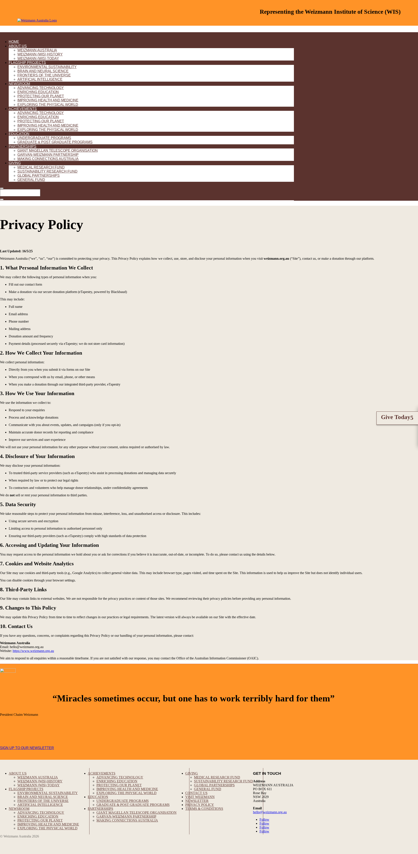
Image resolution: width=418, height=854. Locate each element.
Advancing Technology (40, 88)
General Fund (31, 180)
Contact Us (196, 793)
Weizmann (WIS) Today (38, 58)
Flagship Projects (27, 62)
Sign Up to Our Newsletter (27, 748)
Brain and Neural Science (43, 71)
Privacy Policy (199, 805)
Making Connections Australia (48, 159)
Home (14, 42)
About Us (18, 46)
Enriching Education (38, 92)
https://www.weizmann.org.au (33, 651)
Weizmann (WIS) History (40, 54)
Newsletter (197, 801)
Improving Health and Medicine (47, 100)
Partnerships (22, 146)
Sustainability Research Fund (47, 171)
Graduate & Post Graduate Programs (55, 142)
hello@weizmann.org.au (270, 812)
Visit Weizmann (200, 797)
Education (19, 134)
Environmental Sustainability (47, 67)
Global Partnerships (38, 175)
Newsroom (19, 84)
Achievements (23, 109)
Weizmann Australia (37, 50)
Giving (15, 163)
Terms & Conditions (204, 808)
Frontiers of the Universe (44, 75)
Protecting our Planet (40, 96)
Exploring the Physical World (47, 104)
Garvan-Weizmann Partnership (48, 155)
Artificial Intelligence (39, 79)
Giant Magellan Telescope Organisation (57, 150)
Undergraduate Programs (44, 138)
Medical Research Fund (41, 167)
